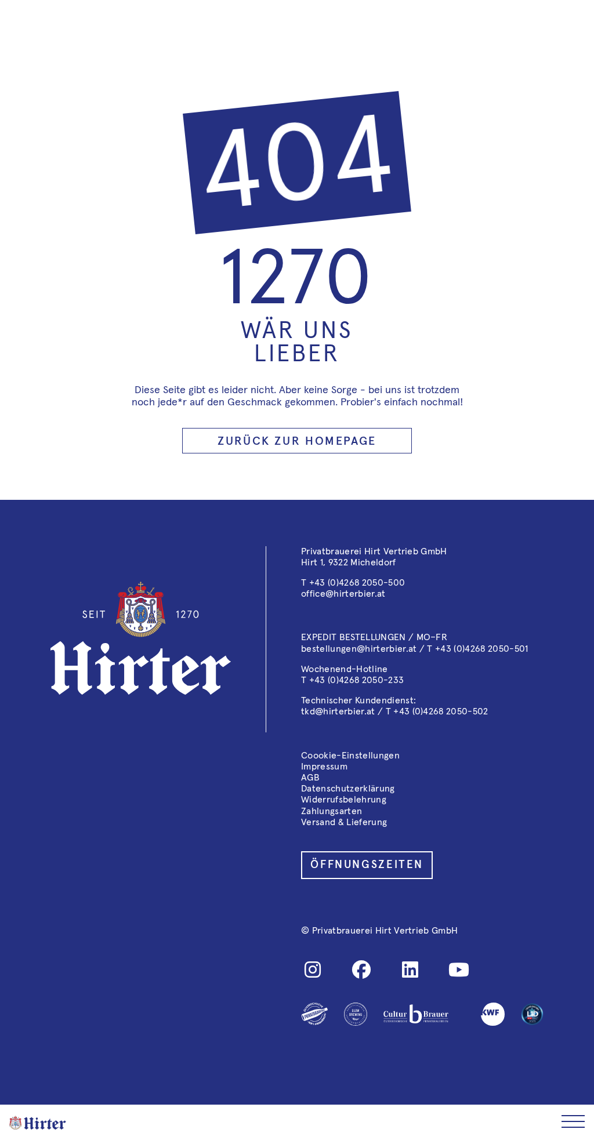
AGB (310, 777)
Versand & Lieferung (344, 822)
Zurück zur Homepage (297, 441)
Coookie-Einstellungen (350, 755)
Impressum (324, 766)
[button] (573, 1122)
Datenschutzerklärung (347, 788)
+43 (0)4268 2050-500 (357, 582)
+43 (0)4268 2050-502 (440, 711)
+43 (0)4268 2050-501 (481, 648)
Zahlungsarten (331, 811)
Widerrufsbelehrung (343, 799)
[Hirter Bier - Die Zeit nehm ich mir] (37, 1123)
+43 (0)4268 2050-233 (356, 680)
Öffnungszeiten (366, 864)
